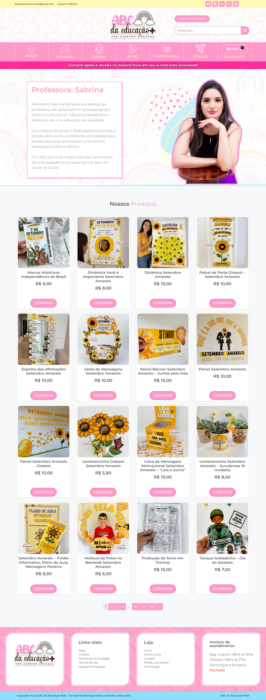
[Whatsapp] (222, 4)
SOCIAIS (200, 56)
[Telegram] (215, 4)
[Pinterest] (236, 4)
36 (136, 607)
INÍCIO (31, 56)
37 (144, 607)
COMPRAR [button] (43, 303)
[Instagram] (229, 4)
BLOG (132, 56)
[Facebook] (208, 4)
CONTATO (65, 57)
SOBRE (99, 57)
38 (151, 607)
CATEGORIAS (166, 56)
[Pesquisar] (245, 30)
